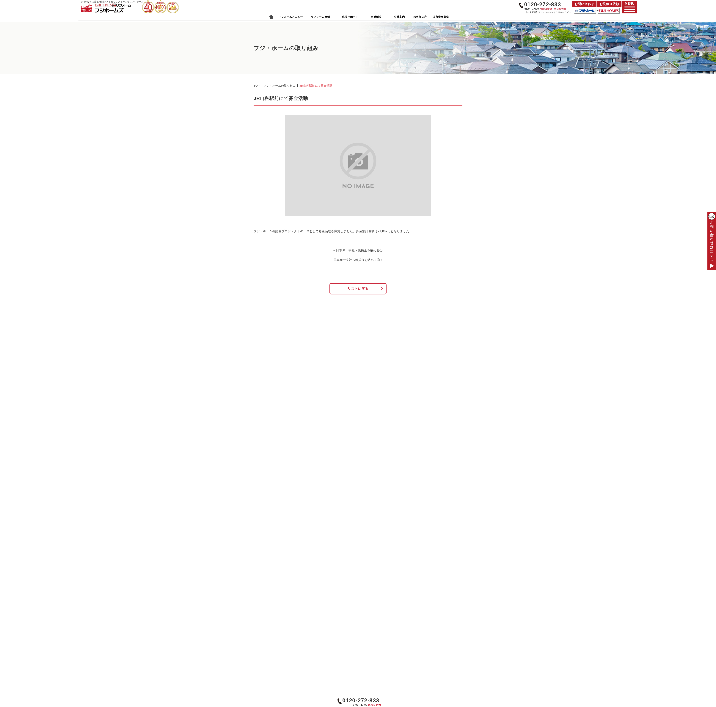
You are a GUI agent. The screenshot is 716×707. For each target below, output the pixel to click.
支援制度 (376, 16)
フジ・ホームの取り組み (280, 85)
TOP (257, 85)
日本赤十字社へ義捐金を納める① (359, 250)
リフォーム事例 (320, 16)
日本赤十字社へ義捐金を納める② (356, 259)
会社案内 (399, 16)
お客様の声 (420, 16)
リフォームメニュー (290, 16)
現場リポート (350, 16)
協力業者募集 (441, 16)
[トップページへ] (112, 5)
